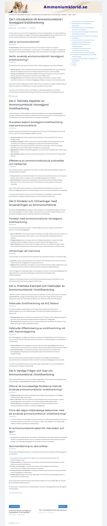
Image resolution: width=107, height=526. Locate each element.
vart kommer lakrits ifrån (15, 492)
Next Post (62, 506)
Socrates (17, 523)
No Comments (32, 28)
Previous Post (15, 506)
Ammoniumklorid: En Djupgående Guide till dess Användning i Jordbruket (49, 14)
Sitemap (70, 14)
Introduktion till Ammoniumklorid (20, 458)
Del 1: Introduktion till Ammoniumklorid (52, 510)
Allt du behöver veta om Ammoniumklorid (83, 21)
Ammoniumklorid (22, 28)
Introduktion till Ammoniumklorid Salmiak (19, 14)
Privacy (74, 14)
